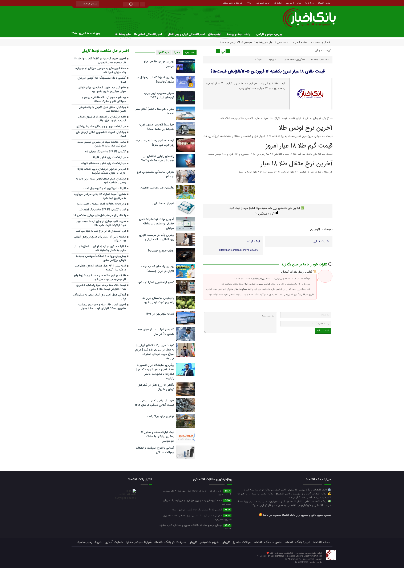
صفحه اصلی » (300, 42)
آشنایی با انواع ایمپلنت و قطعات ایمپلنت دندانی (155, 450)
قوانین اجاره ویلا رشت (160, 416)
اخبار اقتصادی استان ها (148, 34)
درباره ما (309, 2)
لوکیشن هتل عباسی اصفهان (157, 187)
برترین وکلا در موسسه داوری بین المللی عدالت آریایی (156, 237)
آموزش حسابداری (163, 203)
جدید (177, 52)
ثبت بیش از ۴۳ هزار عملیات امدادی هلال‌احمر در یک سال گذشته (100, 268)
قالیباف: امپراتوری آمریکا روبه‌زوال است (105, 189)
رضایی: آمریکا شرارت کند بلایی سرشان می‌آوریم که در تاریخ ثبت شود (100, 196)
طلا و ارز (319, 50)
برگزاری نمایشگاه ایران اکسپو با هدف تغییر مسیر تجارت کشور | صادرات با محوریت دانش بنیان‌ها (155, 372)
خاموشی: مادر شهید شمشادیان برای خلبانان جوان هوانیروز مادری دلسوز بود (102, 90)
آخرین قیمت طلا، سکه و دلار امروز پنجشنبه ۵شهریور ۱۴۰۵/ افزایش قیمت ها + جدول (102, 307)
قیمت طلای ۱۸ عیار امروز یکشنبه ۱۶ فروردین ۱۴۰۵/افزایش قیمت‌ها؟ (267, 71)
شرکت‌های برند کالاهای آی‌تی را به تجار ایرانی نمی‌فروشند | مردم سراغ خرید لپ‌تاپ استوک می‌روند (154, 352)
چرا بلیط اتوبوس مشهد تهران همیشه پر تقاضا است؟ (156, 126)
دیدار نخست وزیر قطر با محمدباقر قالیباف (103, 163)
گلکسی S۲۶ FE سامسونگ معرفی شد (105, 152)
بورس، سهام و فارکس (269, 34)
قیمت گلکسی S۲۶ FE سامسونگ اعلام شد (102, 210)
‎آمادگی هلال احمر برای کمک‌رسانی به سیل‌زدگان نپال (99, 297)
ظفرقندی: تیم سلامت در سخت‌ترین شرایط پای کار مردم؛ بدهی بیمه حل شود (100, 278)
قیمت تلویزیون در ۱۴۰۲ (160, 313)
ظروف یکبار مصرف (89, 542)
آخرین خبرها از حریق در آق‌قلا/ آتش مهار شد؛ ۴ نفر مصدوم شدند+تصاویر (100, 61)
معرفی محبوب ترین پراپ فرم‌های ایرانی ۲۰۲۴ (159, 95)
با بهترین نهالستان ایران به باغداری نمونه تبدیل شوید (158, 300)
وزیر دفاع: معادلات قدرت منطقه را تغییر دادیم (101, 204)
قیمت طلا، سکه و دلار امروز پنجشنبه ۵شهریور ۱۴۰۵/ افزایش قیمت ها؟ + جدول (101, 287)
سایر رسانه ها (123, 34)
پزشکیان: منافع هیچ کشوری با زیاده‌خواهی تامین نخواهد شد (102, 109)
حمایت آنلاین (114, 542)
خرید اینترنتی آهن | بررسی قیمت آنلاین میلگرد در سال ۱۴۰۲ (154, 402)
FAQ (248, 2)
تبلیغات (278, 2)
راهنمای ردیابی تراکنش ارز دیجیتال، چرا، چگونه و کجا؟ (157, 158)
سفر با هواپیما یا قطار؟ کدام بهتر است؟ (155, 111)
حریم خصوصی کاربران (204, 542)
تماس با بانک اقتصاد (268, 542)
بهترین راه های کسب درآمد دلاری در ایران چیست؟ (157, 268)
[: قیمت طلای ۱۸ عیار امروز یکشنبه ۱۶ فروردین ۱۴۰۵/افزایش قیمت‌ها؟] (207, 51)
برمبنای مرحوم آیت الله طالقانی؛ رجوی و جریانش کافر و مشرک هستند (104, 100)
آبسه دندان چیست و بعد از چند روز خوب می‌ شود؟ (154, 142)
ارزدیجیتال (214, 34)
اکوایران (315, 229)
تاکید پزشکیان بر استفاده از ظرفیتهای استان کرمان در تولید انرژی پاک (102, 119)
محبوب (189, 52)
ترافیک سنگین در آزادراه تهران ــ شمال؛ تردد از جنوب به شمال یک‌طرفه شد (100, 249)
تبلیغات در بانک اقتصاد (170, 542)
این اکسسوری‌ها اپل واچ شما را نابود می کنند (101, 231)
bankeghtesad (302, 562)
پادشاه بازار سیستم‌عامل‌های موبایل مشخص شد (99, 215)
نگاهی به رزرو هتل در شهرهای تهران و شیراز (156, 386)
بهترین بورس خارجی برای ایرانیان (158, 63)
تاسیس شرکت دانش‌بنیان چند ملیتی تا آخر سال (155, 331)
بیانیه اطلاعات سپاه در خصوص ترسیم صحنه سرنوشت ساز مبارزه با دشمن (101, 144)
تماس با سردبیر (293, 2)
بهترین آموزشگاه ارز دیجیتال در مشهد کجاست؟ (155, 79)
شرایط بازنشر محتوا (232, 2)
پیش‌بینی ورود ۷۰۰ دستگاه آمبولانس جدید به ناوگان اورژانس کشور (101, 258)
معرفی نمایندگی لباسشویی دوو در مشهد (155, 174)
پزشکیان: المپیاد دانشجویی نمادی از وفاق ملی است (101, 134)
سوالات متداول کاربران (236, 542)
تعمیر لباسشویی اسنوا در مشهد (155, 282)
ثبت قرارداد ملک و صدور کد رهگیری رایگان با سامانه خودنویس (157, 436)
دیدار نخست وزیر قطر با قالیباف (109, 157)
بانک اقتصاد (324, 2)
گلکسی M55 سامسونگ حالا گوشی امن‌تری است (101, 80)
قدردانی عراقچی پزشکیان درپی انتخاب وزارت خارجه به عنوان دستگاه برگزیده (101, 171)
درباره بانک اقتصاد (297, 542)
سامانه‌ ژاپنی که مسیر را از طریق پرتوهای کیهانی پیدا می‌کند (100, 239)
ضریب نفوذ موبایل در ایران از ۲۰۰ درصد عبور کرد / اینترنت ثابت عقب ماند (101, 223)
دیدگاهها (163, 52)
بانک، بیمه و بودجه (238, 34)
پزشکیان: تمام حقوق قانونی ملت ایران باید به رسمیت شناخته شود (101, 181)
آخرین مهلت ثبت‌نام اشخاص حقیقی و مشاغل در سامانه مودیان (156, 223)
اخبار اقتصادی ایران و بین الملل (186, 34)
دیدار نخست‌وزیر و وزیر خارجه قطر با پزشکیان (101, 127)
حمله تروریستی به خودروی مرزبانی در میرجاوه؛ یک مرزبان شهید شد (100, 70)
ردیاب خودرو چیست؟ (161, 250)
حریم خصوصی (262, 2)
